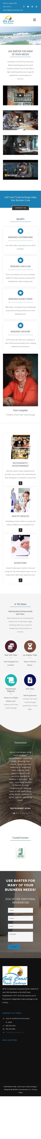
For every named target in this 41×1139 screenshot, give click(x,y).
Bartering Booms (30, 695)
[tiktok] (36, 6)
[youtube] (28, 6)
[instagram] (32, 6)
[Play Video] (20, 95)
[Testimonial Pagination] (12, 783)
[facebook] (23, 6)
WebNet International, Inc (22, 1054)
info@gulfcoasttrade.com (15, 997)
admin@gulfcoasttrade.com (13, 10)
